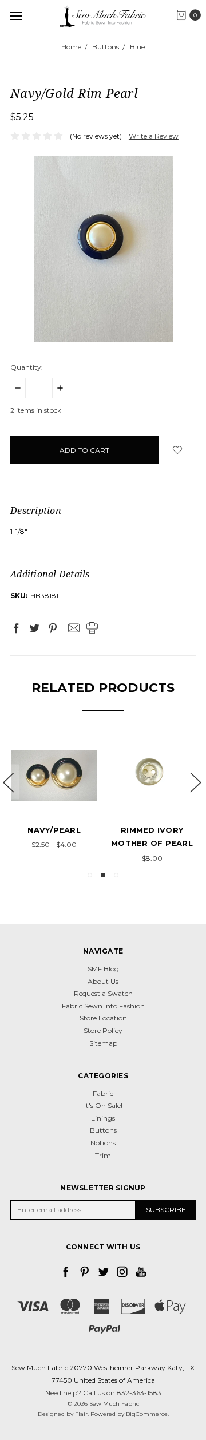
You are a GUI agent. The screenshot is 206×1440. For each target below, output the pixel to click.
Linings (103, 1118)
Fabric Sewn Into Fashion (103, 1006)
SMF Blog (103, 968)
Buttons (103, 1130)
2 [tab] (103, 875)
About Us (103, 981)
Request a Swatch (103, 993)
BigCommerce (147, 1414)
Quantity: (26, 367)
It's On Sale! (103, 1105)
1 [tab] (90, 875)
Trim (103, 1155)
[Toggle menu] (15, 15)
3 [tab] (116, 875)
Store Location (103, 1018)
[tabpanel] (54, 792)
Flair (81, 1414)
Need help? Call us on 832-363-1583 (103, 1392)
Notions (103, 1142)
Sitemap (103, 1043)
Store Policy (103, 1030)
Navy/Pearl (54, 829)
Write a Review (154, 136)
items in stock (35, 410)
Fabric (103, 1093)
